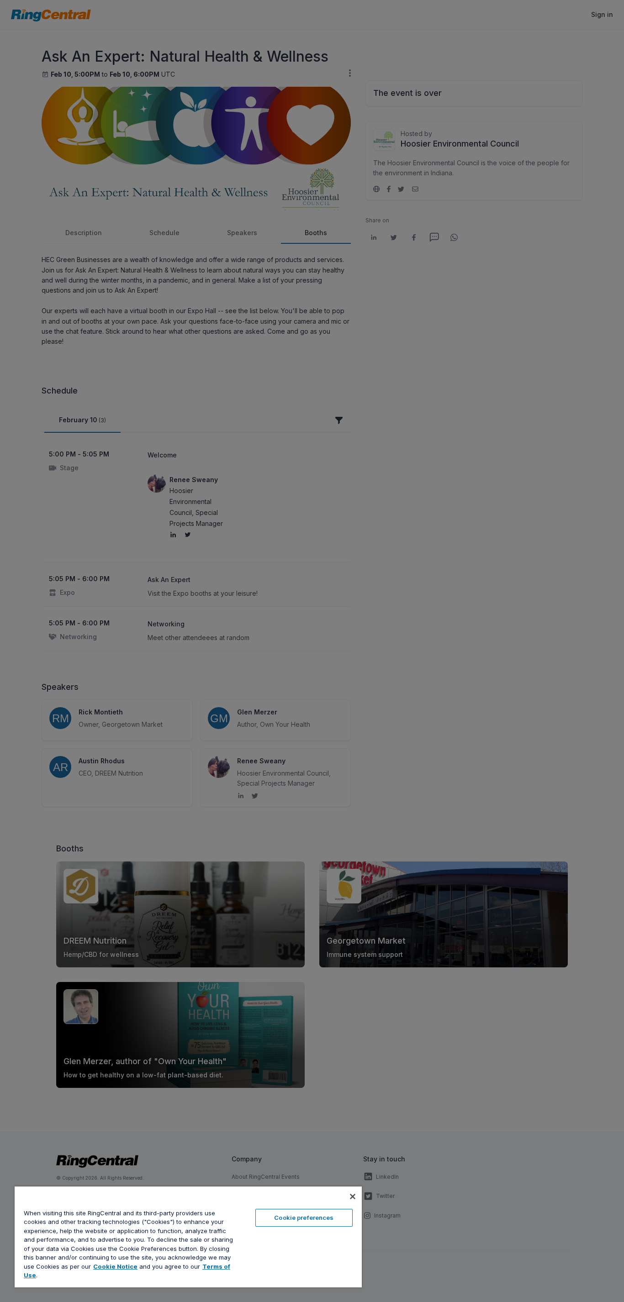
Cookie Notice (115, 1266)
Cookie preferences (303, 1217)
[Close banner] (352, 1196)
